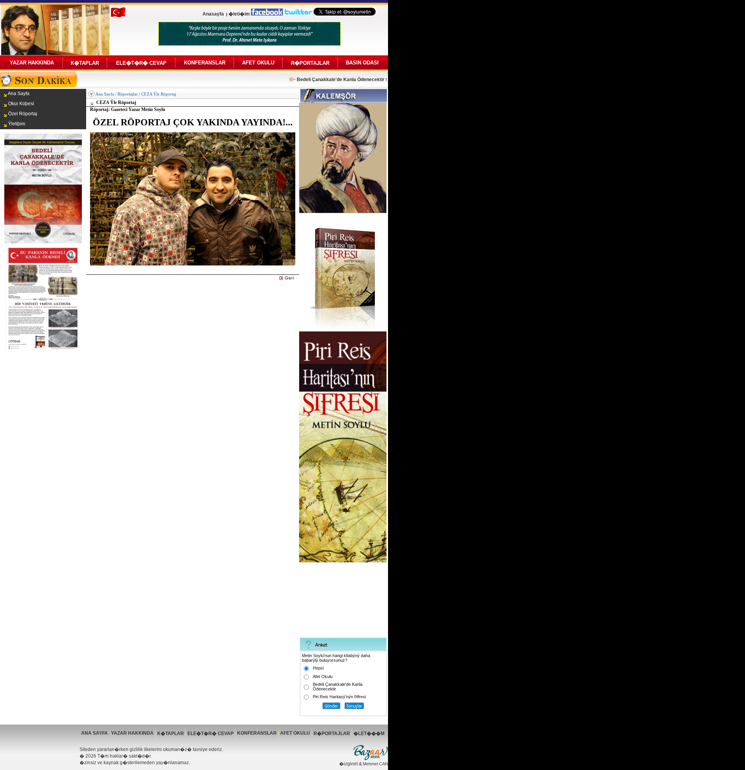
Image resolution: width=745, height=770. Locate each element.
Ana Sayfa (104, 94)
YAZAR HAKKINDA (32, 63)
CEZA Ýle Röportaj (158, 94)
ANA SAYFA (94, 733)
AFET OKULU (258, 63)
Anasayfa (213, 14)
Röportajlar (128, 94)
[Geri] (286, 279)
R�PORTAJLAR (310, 63)
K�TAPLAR (85, 63)
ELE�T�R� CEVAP (141, 63)
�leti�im (239, 14)
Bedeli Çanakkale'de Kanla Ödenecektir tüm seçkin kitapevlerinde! (362, 79)
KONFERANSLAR (204, 63)
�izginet (348, 764)
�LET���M (369, 733)
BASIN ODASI (362, 63)
